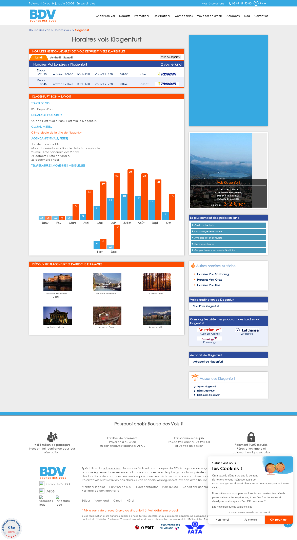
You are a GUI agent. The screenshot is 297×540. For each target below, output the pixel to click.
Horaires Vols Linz (208, 285)
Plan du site (170, 487)
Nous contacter (147, 487)
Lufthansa (247, 333)
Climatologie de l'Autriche (208, 231)
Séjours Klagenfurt (206, 386)
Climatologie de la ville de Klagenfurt (57, 132)
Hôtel (130, 500)
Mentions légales (93, 487)
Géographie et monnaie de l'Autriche (214, 250)
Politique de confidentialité (100, 490)
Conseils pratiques (204, 244)
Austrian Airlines (210, 333)
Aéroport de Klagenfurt (208, 361)
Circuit (117, 500)
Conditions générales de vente (203, 487)
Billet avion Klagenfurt (208, 395)
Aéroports (233, 16)
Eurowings (209, 342)
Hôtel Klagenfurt (206, 390)
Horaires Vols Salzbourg (213, 274)
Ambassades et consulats (208, 237)
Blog (247, 16)
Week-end (102, 500)
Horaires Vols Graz (209, 279)
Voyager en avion (209, 16)
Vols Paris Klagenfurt (206, 306)
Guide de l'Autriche (204, 225)
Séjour (86, 500)
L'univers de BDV (120, 487)
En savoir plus (86, 3)
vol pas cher (111, 468)
